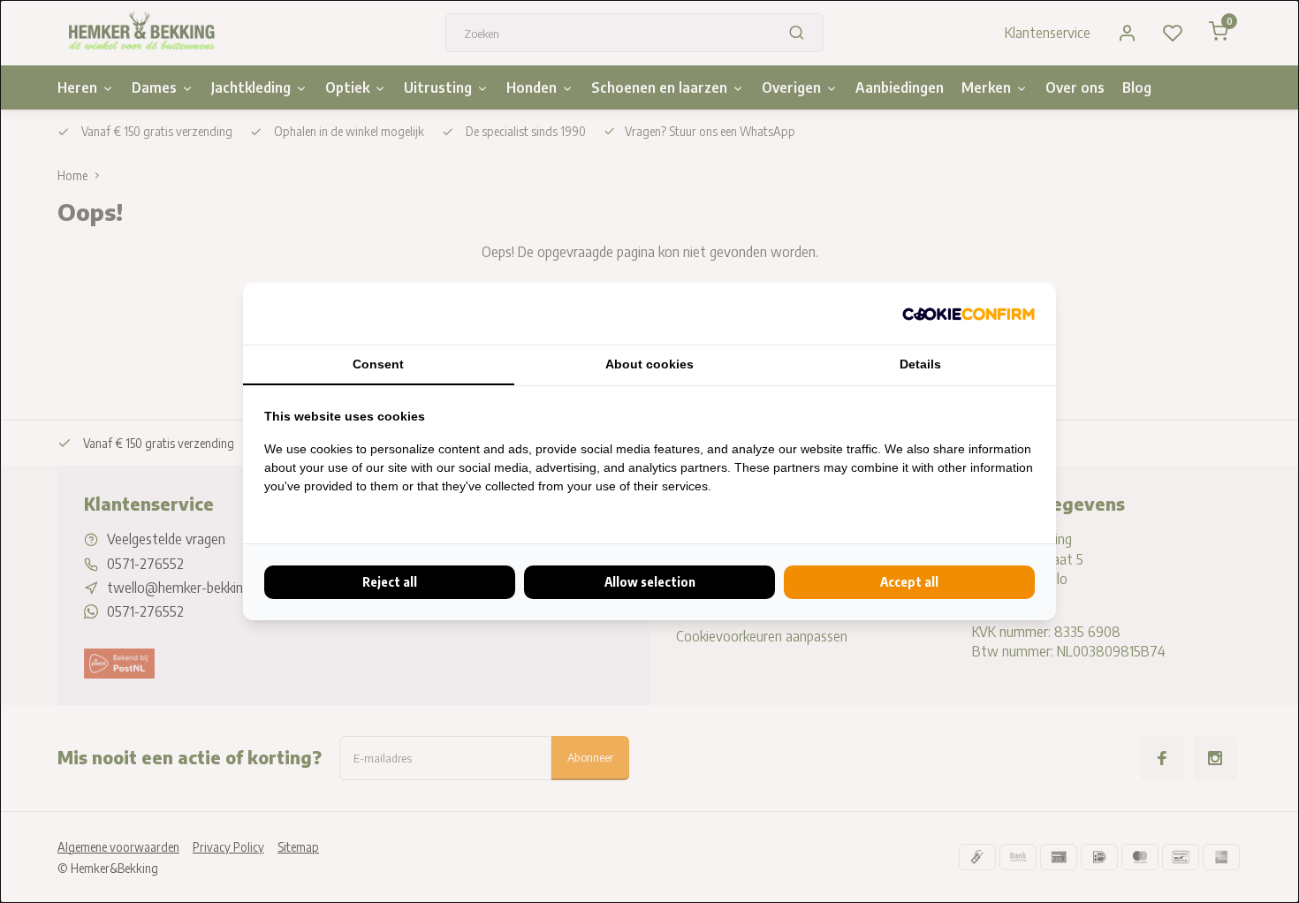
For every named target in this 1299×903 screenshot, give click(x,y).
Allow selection (649, 581)
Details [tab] (920, 364)
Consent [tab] (378, 364)
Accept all (909, 581)
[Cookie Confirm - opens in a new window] (968, 313)
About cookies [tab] (649, 364)
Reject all (389, 581)
